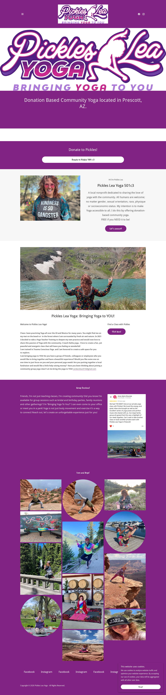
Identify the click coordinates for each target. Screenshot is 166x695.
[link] (83, 14)
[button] (22, 14)
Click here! (116, 331)
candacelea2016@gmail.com (84, 369)
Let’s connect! (116, 228)
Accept (141, 687)
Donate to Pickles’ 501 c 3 (83, 159)
